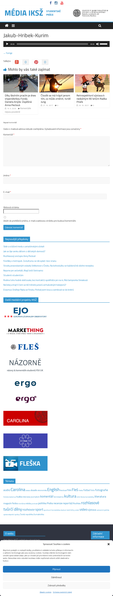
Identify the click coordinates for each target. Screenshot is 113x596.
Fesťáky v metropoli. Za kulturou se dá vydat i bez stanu (29, 261)
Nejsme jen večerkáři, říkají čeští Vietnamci (23, 270)
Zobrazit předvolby (56, 585)
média (28, 503)
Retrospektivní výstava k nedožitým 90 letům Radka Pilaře (92, 98)
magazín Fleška (10, 503)
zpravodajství (8, 514)
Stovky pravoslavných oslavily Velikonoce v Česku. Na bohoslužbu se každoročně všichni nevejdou (48, 265)
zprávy (17, 514)
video (83, 509)
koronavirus (59, 496)
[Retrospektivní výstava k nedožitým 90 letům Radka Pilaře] (92, 76)
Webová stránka (11, 207)
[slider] (104, 43)
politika (42, 503)
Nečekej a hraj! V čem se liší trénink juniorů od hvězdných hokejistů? (34, 285)
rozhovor (28, 509)
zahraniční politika (103, 510)
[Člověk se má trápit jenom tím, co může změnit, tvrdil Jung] (56, 76)
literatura (100, 496)
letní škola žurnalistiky (85, 496)
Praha (50, 503)
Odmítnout (56, 577)
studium (63, 510)
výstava (92, 510)
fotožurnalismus (9, 496)
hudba (19, 496)
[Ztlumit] (97, 44)
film (69, 490)
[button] (108, 544)
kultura (70, 496)
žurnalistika (39, 514)
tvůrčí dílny (70, 510)
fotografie (101, 490)
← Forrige (7, 53)
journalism (35, 496)
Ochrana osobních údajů (62, 592)
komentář (46, 496)
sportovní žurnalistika (52, 510)
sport (39, 509)
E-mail (7, 192)
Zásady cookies (45, 592)
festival (63, 490)
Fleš (75, 490)
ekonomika (42, 490)
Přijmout (57, 569)
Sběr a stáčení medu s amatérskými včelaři (23, 246)
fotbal (86, 490)
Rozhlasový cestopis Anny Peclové (19, 256)
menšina (21, 503)
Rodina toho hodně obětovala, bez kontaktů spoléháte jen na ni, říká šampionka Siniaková (45, 280)
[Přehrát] (7, 44)
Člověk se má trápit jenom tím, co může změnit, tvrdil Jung (56, 98)
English (53, 489)
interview (26, 496)
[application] (56, 44)
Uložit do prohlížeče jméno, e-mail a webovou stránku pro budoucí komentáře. (39, 220)
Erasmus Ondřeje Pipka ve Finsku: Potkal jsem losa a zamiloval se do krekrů (38, 289)
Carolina (18, 489)
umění (77, 510)
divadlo (34, 490)
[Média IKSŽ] (56, 8)
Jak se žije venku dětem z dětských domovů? (24, 251)
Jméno (7, 175)
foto (92, 490)
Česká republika (26, 514)
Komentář (8, 134)
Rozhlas (77, 503)
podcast (34, 503)
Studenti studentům (13, 275)
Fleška (81, 490)
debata (28, 490)
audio (6, 490)
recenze (57, 503)
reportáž (68, 503)
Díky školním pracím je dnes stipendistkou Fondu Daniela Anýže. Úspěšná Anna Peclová (20, 100)
